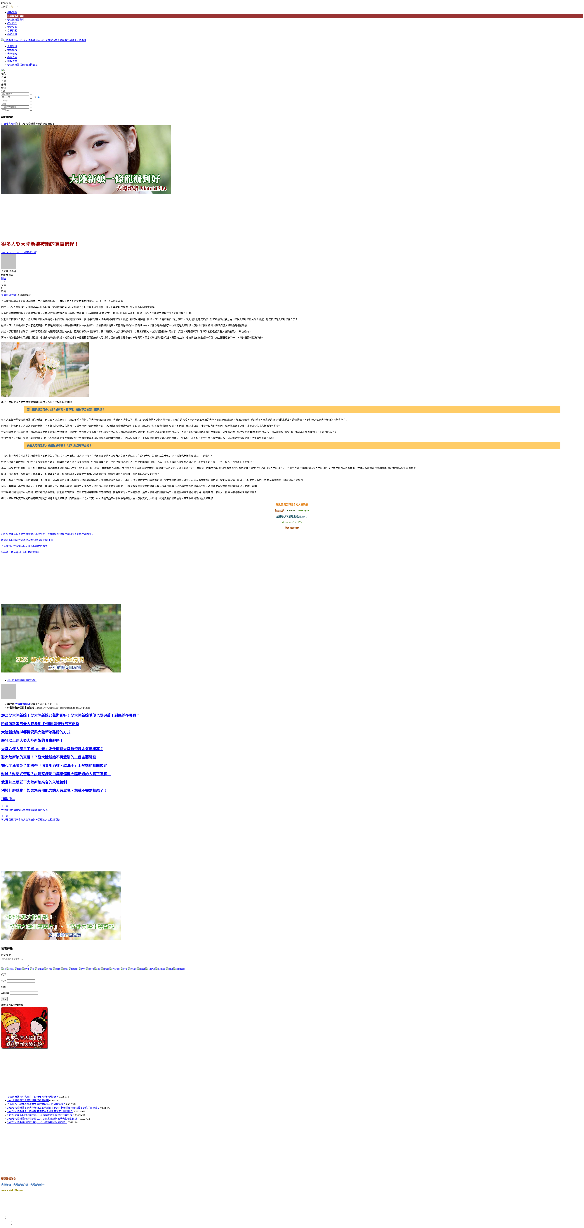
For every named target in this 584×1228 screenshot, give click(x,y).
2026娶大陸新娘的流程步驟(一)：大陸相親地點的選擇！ (37, 1122)
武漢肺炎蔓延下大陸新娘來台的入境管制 (34, 782)
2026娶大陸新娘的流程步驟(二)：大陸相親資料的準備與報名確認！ (43, 1118)
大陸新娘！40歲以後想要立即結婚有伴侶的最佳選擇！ (36, 1104)
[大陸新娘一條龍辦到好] (86, 193)
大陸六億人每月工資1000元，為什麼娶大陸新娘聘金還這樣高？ (52, 749)
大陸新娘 (12, 46)
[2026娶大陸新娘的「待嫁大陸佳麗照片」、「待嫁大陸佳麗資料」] (61, 939)
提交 (4, 999)
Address (5, 992)
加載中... (8, 799)
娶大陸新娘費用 (15, 19)
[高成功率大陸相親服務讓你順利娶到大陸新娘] (24, 1048)
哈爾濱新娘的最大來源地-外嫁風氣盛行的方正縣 (27, 540)
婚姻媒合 (12, 50)
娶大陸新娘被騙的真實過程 (21, 680)
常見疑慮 (12, 27)
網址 (3, 987)
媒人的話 (12, 23)
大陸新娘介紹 (22, 704)
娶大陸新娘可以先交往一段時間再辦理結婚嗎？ (32, 1097)
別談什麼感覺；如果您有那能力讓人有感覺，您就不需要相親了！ (54, 791)
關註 (3, 278)
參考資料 (12, 34)
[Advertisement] (292, 215)
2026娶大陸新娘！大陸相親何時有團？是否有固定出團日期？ (40, 1111)
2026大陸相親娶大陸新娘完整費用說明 (28, 1100)
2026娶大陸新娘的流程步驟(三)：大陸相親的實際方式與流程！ (41, 1115)
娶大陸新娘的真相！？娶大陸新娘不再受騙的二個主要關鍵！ (50, 757)
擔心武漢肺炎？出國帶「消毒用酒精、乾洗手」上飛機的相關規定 (54, 766)
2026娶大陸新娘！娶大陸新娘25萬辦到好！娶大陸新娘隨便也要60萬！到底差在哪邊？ (47, 534)
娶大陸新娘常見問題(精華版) (22, 64)
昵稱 (3, 974)
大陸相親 (12, 53)
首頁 (3, 123)
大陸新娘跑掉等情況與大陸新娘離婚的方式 (24, 546)
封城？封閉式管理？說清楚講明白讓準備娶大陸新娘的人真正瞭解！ (56, 774)
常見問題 (12, 30)
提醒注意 (12, 61)
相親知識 (12, 12)
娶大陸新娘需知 (15, 16)
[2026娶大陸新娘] (61, 671)
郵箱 (3, 981)
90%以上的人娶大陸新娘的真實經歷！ (21, 552)
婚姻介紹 (12, 57)
